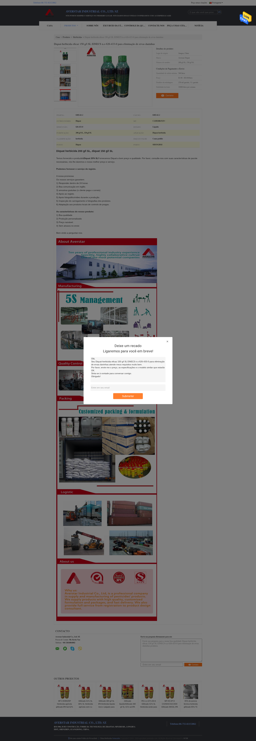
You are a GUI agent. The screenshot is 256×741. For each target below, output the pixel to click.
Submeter (128, 396)
